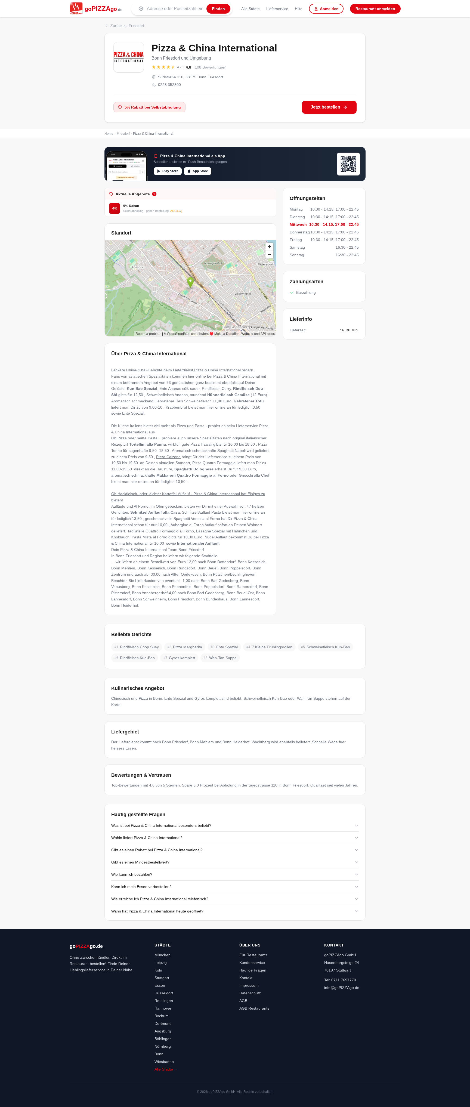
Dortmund (163, 1023)
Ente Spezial (133, 413)
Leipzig (160, 962)
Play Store (170, 171)
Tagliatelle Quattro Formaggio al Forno (160, 531)
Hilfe (298, 9)
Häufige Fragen (252, 970)
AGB (243, 1000)
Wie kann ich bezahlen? (131, 874)
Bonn (158, 1054)
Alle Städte (250, 9)
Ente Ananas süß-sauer (179, 388)
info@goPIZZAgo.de (341, 987)
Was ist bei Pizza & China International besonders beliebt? (161, 825)
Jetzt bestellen (325, 107)
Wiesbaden (164, 1061)
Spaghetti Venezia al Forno (197, 518)
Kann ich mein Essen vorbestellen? (141, 886)
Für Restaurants (253, 955)
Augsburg (162, 1031)
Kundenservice (252, 962)
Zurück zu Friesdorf (127, 25)
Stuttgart (161, 978)
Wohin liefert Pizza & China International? (147, 837)
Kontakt (245, 978)
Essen (159, 985)
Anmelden (329, 9)
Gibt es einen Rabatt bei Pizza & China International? (157, 850)
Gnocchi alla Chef (254, 475)
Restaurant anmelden (375, 9)
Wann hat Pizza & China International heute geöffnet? (157, 911)
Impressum (249, 985)
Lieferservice (277, 9)
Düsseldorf (163, 993)
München (162, 955)
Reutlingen (163, 1000)
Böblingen (163, 1039)
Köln (158, 970)
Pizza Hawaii (201, 444)
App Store (200, 171)
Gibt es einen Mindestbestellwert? (140, 862)
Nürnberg (162, 1046)
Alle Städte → (166, 1069)
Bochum (161, 1016)
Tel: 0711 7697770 (340, 980)
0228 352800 (169, 84)
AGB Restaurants (254, 1008)
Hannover (162, 1008)
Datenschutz (250, 993)
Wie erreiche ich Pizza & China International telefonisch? (159, 899)
